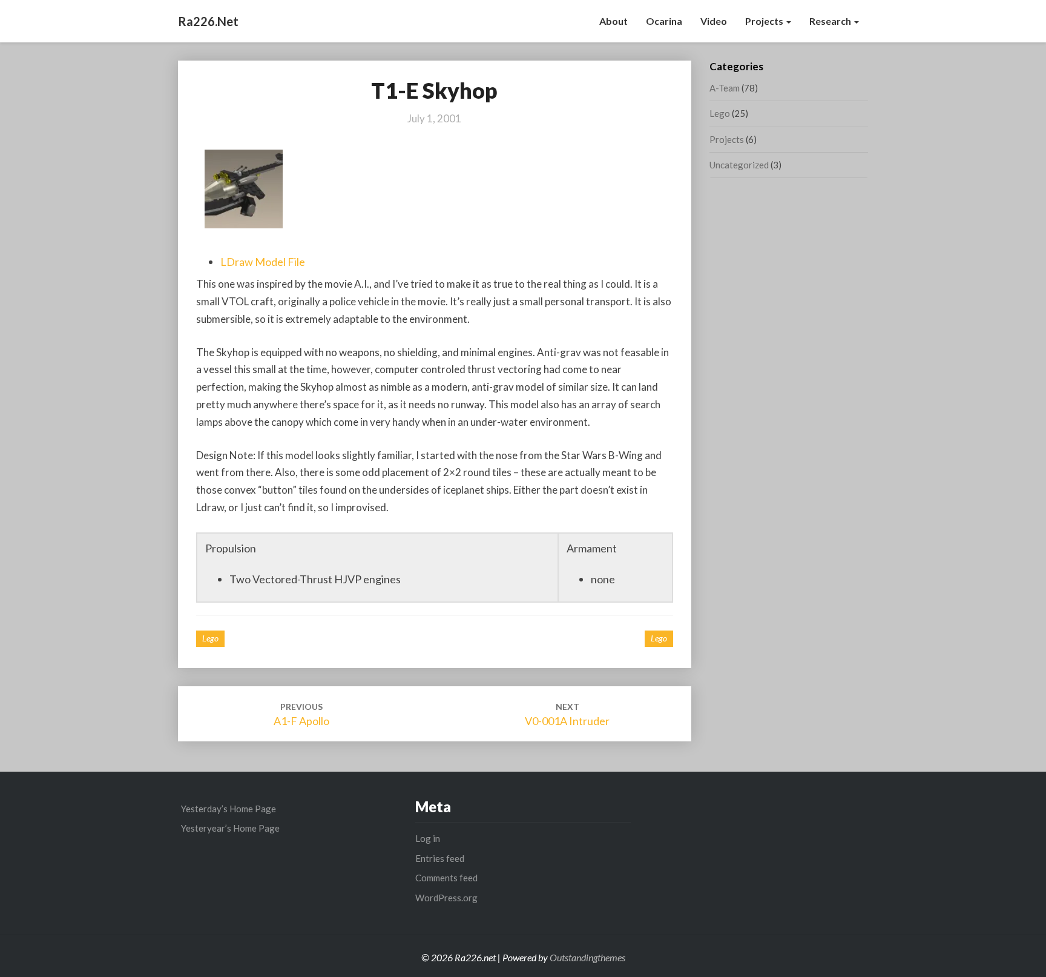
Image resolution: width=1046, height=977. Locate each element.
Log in (427, 838)
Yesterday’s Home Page (228, 808)
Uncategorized (739, 164)
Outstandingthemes (587, 957)
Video (713, 21)
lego (659, 638)
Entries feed (439, 858)
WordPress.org (446, 897)
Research (831, 21)
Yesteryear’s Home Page (230, 828)
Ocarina (664, 21)
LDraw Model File (262, 261)
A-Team (724, 87)
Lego (210, 638)
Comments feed (446, 877)
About (613, 21)
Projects (765, 21)
